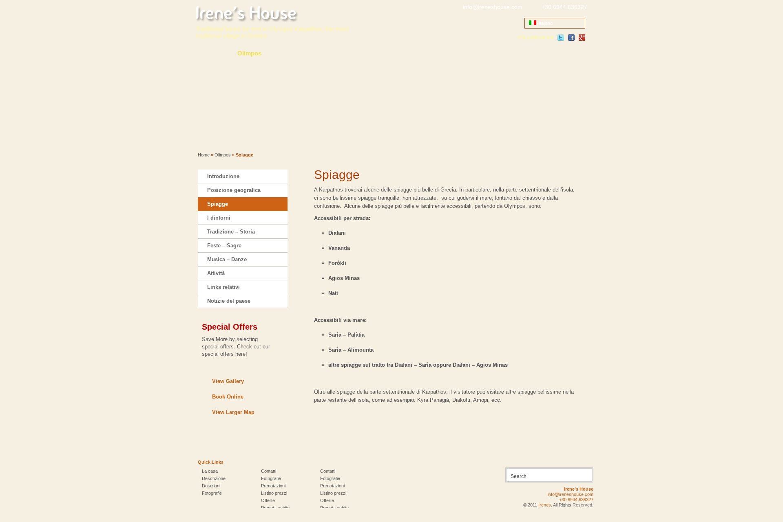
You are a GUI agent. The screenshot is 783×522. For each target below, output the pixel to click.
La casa (208, 53)
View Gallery (228, 381)
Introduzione (223, 176)
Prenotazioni (465, 53)
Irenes (544, 504)
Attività (216, 273)
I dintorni (218, 218)
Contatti (512, 53)
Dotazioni (211, 485)
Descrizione (214, 478)
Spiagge (217, 204)
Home (204, 154)
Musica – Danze (227, 259)
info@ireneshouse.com (492, 7)
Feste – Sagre (224, 245)
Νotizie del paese (228, 301)
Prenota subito (275, 507)
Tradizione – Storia (231, 232)
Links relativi (223, 287)
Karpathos (294, 53)
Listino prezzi (274, 493)
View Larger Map (233, 412)
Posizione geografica (234, 190)
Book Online (227, 397)
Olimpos (249, 53)
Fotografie (414, 53)
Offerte (268, 500)
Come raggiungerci (354, 53)
